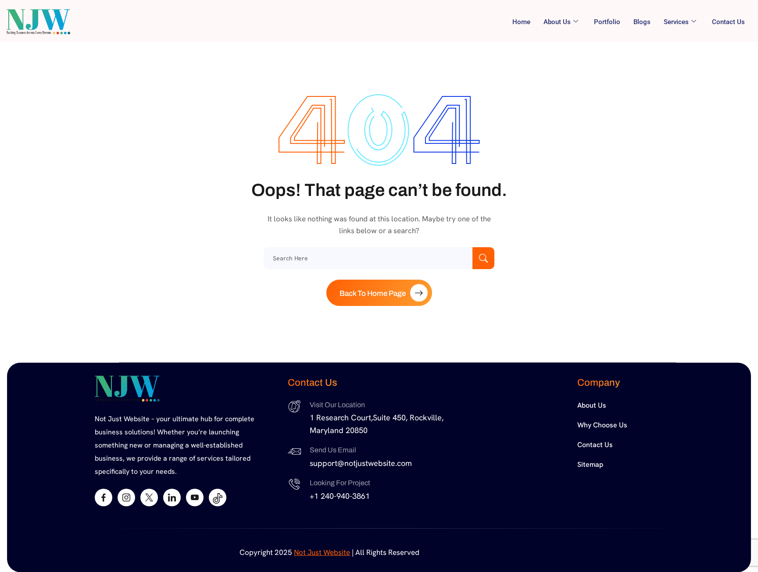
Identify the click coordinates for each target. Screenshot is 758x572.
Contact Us (728, 22)
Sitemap (590, 464)
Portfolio (607, 22)
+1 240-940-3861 (340, 496)
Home (521, 22)
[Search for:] (379, 258)
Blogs (642, 22)
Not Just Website (322, 552)
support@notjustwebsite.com (361, 463)
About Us (591, 405)
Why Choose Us (602, 425)
